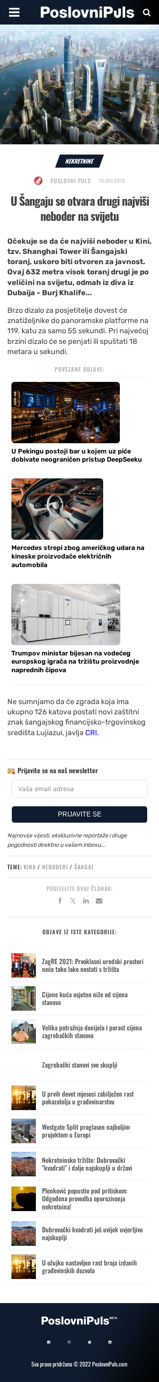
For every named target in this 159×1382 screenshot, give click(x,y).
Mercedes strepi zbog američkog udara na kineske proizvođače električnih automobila (77, 556)
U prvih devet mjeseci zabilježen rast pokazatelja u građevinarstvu (88, 1097)
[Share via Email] (99, 902)
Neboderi (55, 866)
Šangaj (84, 866)
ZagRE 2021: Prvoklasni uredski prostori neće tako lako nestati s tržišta (93, 965)
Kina (30, 866)
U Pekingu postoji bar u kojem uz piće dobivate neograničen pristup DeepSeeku (76, 455)
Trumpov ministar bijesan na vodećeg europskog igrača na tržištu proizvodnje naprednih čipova (75, 661)
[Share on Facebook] (59, 902)
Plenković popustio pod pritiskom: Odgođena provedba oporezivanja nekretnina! (85, 1198)
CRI (91, 732)
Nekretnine (79, 161)
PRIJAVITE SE (80, 814)
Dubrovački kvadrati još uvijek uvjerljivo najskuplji (92, 1233)
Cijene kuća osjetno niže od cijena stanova (85, 998)
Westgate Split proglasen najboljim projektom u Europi (86, 1131)
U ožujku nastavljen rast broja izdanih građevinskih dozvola (89, 1266)
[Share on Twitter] (73, 902)
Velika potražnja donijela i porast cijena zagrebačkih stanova (92, 1031)
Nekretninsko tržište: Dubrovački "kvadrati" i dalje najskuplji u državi (87, 1164)
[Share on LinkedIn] (86, 902)
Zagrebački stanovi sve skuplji (79, 1065)
